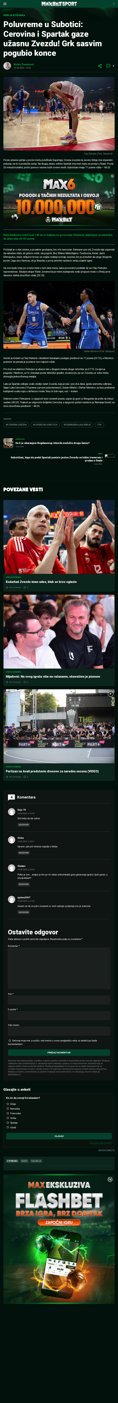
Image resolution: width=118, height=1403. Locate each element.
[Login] (109, 4)
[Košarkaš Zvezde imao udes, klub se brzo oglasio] (59, 537)
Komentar (14, 946)
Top (99, 424)
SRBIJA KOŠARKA (14, 15)
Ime (11, 994)
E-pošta (13, 1009)
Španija (14, 1122)
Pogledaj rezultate (100, 1143)
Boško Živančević (24, 64)
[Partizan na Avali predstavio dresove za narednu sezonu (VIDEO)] (59, 726)
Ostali (13, 1127)
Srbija (13, 1104)
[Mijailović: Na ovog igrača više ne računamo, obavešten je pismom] (59, 632)
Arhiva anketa (106, 1150)
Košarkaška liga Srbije (77, 424)
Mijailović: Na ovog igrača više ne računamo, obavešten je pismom (53, 676)
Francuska (15, 1113)
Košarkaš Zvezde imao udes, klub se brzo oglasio (41, 582)
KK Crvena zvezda (16, 424)
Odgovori (24, 824)
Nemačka (15, 1108)
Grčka (13, 1118)
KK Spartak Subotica (45, 424)
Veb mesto (13, 1025)
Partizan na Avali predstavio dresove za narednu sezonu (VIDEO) (52, 771)
